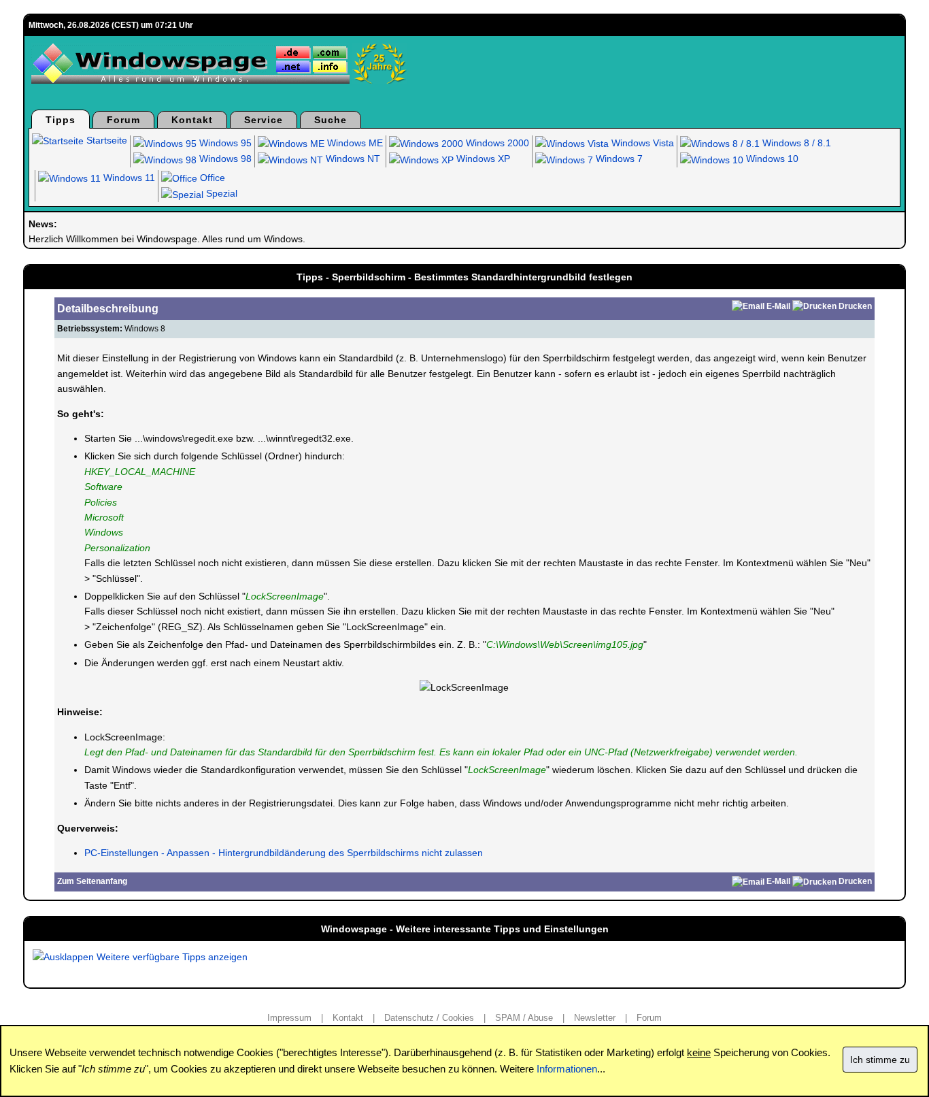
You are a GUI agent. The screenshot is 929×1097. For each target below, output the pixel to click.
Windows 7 (618, 158)
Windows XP (482, 158)
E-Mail (778, 306)
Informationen (567, 1069)
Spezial (220, 193)
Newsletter (594, 1018)
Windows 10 (770, 158)
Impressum (289, 1018)
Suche (330, 119)
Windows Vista (641, 142)
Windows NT (351, 158)
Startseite (105, 140)
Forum (123, 119)
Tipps (60, 119)
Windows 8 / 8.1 (795, 142)
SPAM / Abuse (524, 1018)
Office (211, 177)
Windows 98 (224, 158)
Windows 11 (128, 177)
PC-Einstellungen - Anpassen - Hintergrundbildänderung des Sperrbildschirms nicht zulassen (283, 852)
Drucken (855, 306)
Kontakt (192, 119)
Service (263, 119)
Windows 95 (224, 142)
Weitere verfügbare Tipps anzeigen (171, 956)
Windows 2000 (496, 142)
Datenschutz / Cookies (429, 1018)
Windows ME (353, 142)
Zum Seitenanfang (92, 881)
